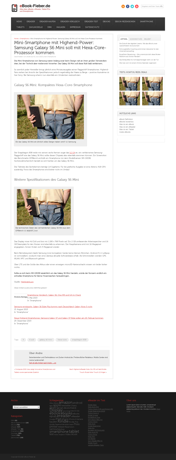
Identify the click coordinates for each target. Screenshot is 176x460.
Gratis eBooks (124, 132)
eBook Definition (126, 119)
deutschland (70, 408)
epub (53, 416)
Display (56, 410)
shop (62, 429)
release (61, 427)
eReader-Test (91, 22)
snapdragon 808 (79, 340)
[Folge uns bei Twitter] (132, 6)
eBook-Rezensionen (125, 22)
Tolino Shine (92, 434)
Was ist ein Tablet (126, 129)
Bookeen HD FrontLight (96, 430)
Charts (74, 405)
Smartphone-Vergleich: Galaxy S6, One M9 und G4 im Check (54, 295)
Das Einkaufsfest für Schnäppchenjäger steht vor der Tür (139, 60)
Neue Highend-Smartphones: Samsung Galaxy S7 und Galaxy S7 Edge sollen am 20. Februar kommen (58, 318)
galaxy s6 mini (46, 340)
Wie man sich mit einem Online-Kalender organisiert (137, 63)
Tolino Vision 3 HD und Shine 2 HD (100, 409)
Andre (29, 57)
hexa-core (62, 340)
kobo (67, 424)
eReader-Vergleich (70, 22)
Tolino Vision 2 (93, 413)
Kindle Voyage (93, 415)
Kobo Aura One (93, 407)
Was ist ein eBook (126, 124)
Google (52, 419)
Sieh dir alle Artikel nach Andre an (42, 363)
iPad (58, 418)
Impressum (75, 27)
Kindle (63, 421)
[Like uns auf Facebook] (128, 6)
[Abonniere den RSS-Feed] (123, 6)
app (51, 406)
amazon (65, 402)
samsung (55, 429)
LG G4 (72, 152)
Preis (76, 424)
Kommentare (136, 39)
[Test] (129, 90)
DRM (49, 27)
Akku (51, 403)
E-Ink (77, 411)
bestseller (66, 405)
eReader (31, 22)
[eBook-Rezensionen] (129, 105)
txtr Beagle (91, 439)
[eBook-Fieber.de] (31, 12)
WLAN (74, 434)
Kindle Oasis (92, 405)
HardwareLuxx (27, 282)
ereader (64, 416)
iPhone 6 (72, 419)
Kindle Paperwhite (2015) (96, 411)
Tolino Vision (92, 422)
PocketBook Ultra (94, 417)
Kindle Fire (73, 422)
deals (53, 407)
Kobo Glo (91, 428)
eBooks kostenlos (126, 122)
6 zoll (31, 340)
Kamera (80, 419)
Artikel (123, 39)
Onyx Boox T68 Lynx (95, 420)
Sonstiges (14, 433)
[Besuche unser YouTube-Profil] (137, 6)
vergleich (61, 434)
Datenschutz (92, 27)
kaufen (53, 421)
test (52, 434)
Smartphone (146, 22)
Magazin (61, 27)
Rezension (69, 427)
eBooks (106, 22)
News (19, 22)
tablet (74, 431)
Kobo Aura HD (93, 432)
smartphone (59, 432)
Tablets (20, 27)
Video (68, 434)
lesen (71, 424)
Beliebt (147, 39)
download (67, 411)
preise (53, 426)
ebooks (66, 413)
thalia (56, 434)
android (77, 402)
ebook (55, 413)
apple (57, 405)
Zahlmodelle (36, 27)
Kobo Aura (91, 424)
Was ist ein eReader (127, 127)
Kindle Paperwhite (57, 424)
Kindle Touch (92, 443)
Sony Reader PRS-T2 (95, 441)
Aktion (56, 403)
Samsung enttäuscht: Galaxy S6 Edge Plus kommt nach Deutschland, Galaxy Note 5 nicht (53, 306)
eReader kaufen (48, 22)
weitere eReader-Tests (96, 445)
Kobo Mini (91, 437)
